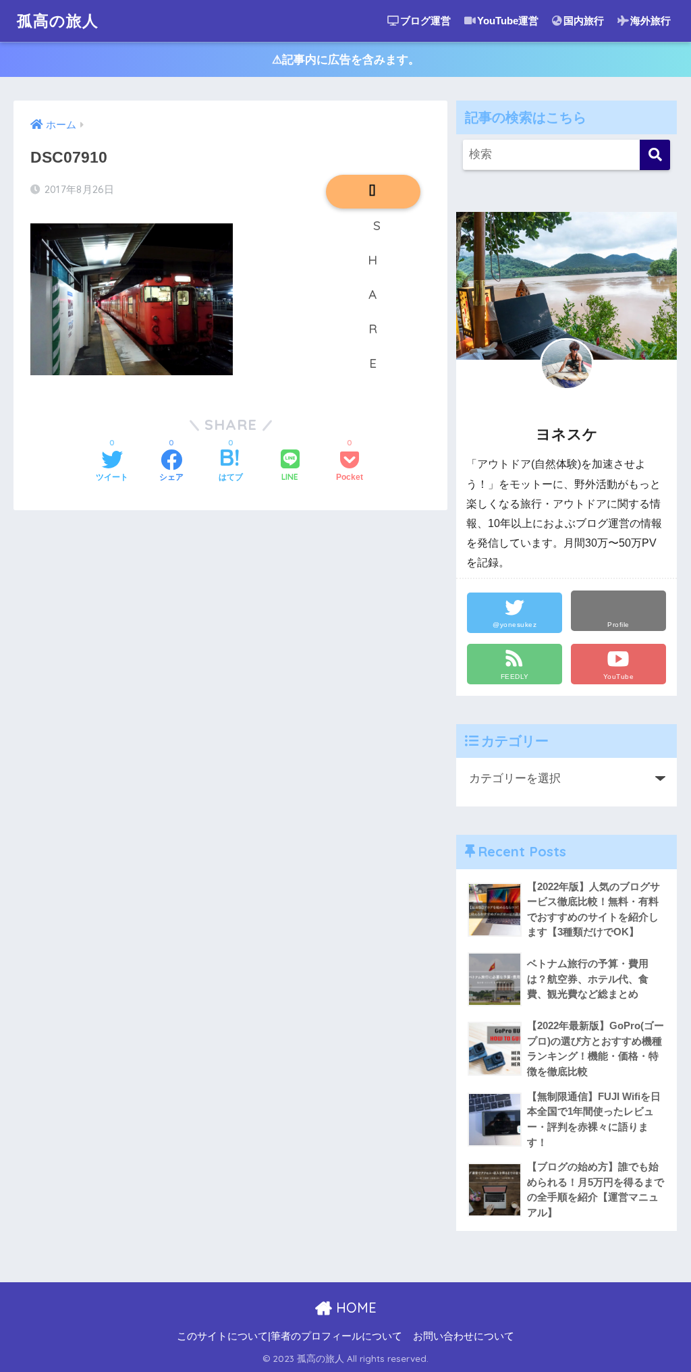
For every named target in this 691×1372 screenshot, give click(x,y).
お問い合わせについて (463, 1336)
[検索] (655, 155)
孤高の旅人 (58, 20)
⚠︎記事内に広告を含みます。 (346, 59)
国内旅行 (583, 20)
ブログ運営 (425, 20)
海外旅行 (650, 20)
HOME (354, 1307)
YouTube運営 (507, 20)
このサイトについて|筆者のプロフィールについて (289, 1336)
